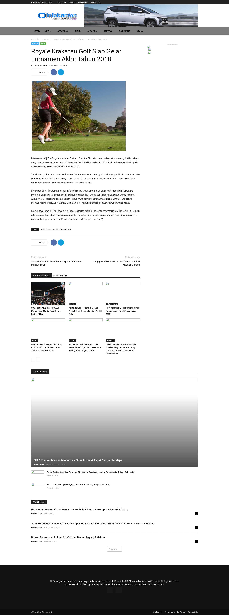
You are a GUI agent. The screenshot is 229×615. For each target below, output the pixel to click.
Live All (92, 30)
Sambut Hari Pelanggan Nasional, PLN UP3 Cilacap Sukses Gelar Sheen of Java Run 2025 (46, 347)
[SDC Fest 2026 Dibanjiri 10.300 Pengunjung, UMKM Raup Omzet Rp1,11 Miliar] (48, 293)
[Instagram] (190, 2)
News (47, 30)
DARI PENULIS (60, 275)
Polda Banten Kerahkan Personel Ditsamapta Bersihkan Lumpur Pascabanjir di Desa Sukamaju (90, 472)
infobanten (43, 65)
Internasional (112, 304)
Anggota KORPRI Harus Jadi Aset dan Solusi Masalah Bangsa (117, 263)
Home (36, 30)
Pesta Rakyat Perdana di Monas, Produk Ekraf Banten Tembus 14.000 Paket (85, 311)
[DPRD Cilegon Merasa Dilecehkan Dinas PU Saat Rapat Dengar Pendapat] (114, 422)
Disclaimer (61, 2)
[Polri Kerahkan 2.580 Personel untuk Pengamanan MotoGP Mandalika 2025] (123, 293)
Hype (78, 30)
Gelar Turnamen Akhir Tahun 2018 (56, 229)
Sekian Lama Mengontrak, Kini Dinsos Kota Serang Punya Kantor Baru (78, 484)
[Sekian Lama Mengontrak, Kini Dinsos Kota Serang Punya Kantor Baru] (37, 487)
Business (63, 30)
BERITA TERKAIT (41, 275)
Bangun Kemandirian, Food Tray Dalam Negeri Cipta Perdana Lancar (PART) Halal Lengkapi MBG (85, 347)
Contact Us (95, 2)
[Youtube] (195, 2)
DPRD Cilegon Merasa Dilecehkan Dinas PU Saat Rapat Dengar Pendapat (78, 460)
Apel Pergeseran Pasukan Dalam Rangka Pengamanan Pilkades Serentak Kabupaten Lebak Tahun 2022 (93, 523)
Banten (35, 304)
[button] (194, 31)
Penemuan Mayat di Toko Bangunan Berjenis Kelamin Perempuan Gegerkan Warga (80, 509)
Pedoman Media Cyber (78, 2)
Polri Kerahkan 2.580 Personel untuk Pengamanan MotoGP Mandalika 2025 (122, 311)
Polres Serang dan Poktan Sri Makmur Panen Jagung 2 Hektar (68, 537)
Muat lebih (113, 549)
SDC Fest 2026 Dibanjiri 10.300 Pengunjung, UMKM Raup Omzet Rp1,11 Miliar (46, 311)
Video (140, 30)
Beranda (35, 39)
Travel (108, 30)
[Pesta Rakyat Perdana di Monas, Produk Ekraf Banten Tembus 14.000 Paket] (86, 293)
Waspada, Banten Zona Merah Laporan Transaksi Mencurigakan (56, 263)
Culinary (124, 30)
